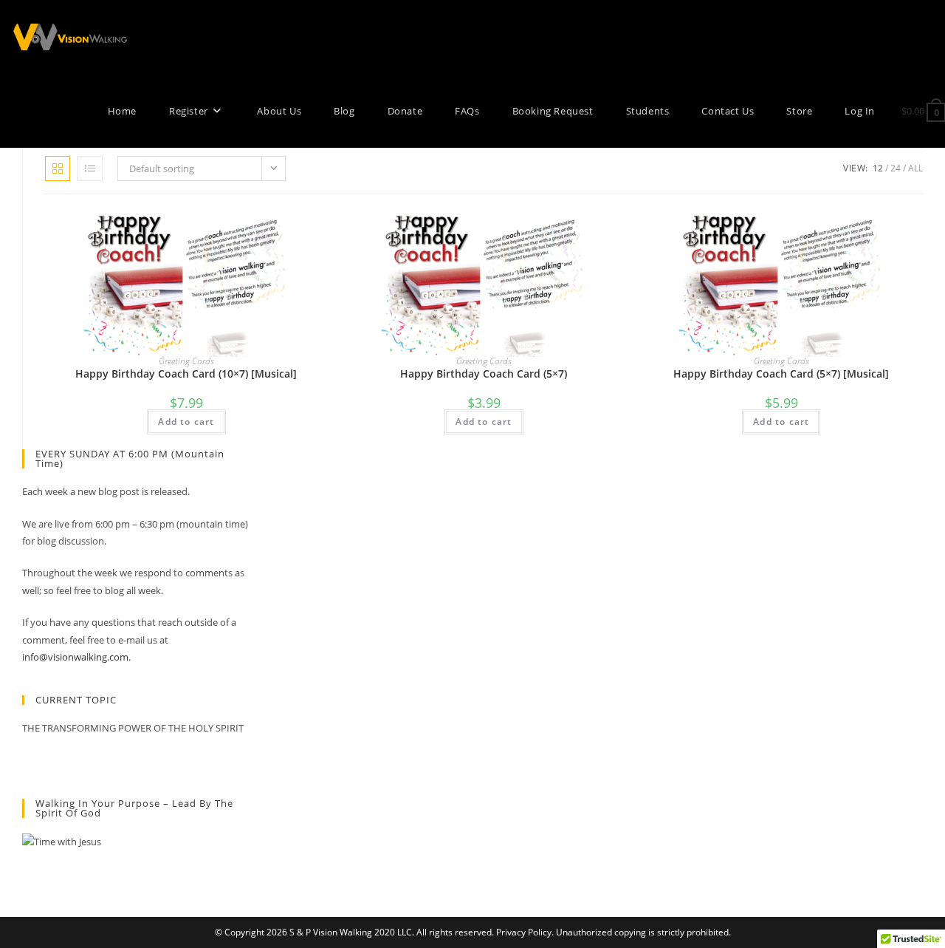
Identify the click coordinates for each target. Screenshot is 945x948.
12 (878, 168)
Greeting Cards (186, 361)
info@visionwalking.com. (76, 657)
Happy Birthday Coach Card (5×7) (483, 373)
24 (895, 168)
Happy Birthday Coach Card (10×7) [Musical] (186, 373)
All (915, 168)
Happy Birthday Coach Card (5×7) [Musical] (781, 373)
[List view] (90, 168)
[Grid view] (57, 168)
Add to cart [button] (186, 421)
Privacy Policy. (525, 932)
